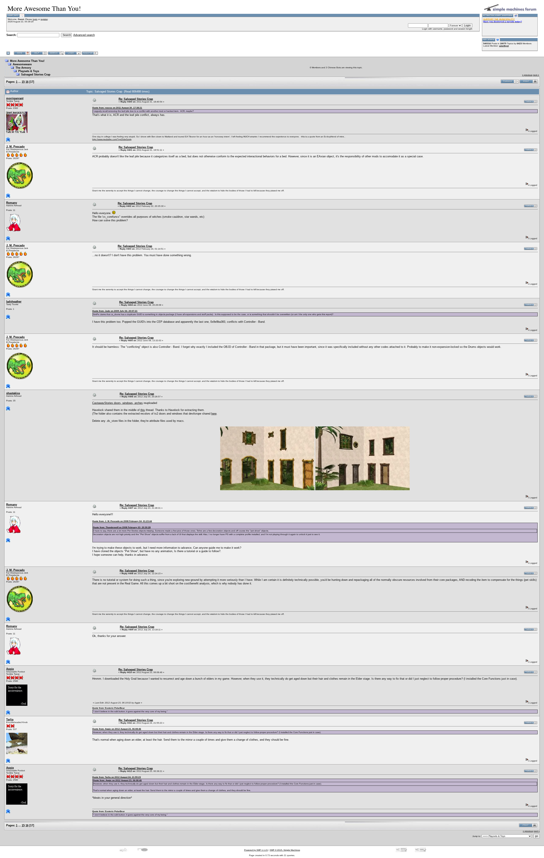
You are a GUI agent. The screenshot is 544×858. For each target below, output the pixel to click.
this (142, 410)
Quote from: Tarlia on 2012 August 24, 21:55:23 (116, 777)
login (35, 19)
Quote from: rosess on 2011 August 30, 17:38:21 (117, 108)
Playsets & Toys (28, 71)
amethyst (504, 46)
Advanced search (84, 35)
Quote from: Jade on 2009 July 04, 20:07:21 (114, 311)
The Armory (23, 67)
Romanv (11, 202)
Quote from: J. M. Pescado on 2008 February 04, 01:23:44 (122, 521)
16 (27, 81)
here (214, 413)
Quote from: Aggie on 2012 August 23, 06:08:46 (116, 729)
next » (536, 75)
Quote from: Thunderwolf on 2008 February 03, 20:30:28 (122, 527)
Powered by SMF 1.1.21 (256, 850)
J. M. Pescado (15, 146)
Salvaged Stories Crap (35, 74)
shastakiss (13, 393)
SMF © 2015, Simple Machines (285, 850)
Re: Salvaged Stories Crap (136, 99)
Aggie (10, 668)
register (44, 19)
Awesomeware (22, 64)
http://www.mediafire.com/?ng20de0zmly (112, 139)
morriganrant (14, 98)
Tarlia (9, 719)
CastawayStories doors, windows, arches (117, 403)
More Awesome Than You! (27, 61)
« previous (527, 75)
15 (23, 81)
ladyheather (13, 301)
